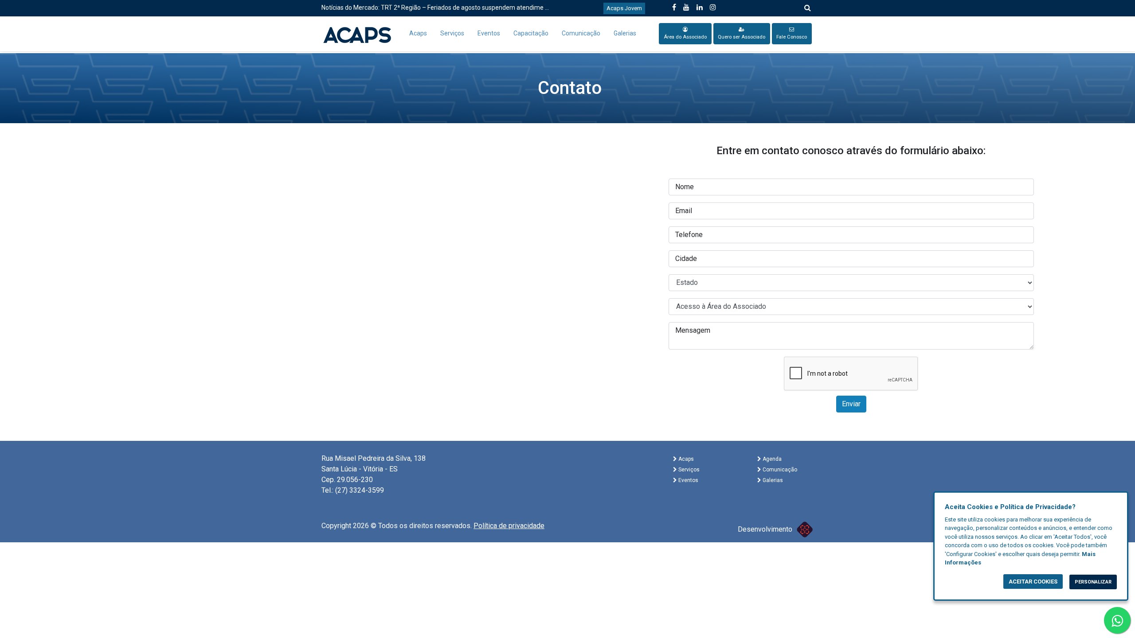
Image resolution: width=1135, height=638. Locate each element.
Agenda (771, 459)
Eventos (488, 33)
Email (683, 210)
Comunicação (581, 33)
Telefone (689, 234)
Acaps (418, 33)
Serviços (452, 33)
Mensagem (692, 330)
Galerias (625, 33)
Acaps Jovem (624, 8)
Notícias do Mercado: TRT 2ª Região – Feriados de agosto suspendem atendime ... (435, 7)
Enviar (851, 404)
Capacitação (530, 33)
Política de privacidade (509, 525)
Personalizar (1093, 582)
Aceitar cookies (1033, 581)
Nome (684, 187)
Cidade (686, 258)
